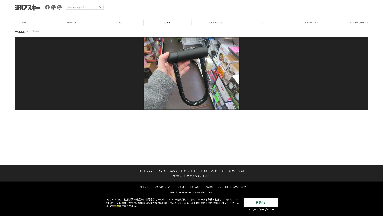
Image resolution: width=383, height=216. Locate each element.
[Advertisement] (313, 8)
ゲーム (72, 22)
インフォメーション (311, 22)
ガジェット (24, 22)
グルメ (120, 22)
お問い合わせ (195, 187)
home (21, 31)
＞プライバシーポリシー (261, 209)
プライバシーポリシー (164, 187)
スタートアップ (167, 22)
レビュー (150, 171)
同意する (261, 202)
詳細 (116, 206)
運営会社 (181, 187)
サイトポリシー (143, 187)
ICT (215, 22)
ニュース (162, 171)
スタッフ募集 (223, 187)
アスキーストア (263, 22)
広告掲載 (209, 187)
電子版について (239, 187)
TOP (359, 22)
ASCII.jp (179, 176)
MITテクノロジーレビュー (200, 176)
